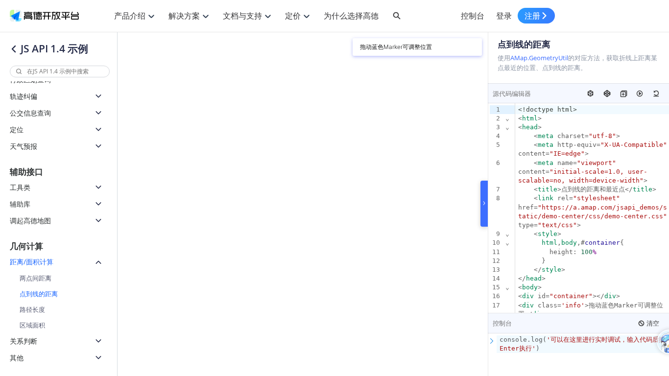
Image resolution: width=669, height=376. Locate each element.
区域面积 (32, 325)
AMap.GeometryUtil (539, 57)
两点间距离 (35, 278)
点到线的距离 (39, 293)
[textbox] (583, 344)
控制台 (472, 15)
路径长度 (32, 309)
